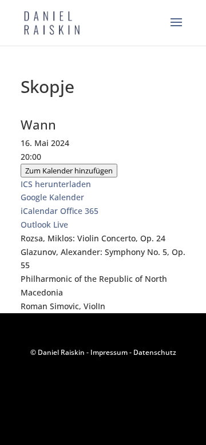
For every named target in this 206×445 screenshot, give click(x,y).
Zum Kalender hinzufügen (69, 170)
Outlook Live (44, 224)
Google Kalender (52, 197)
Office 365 (79, 210)
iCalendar (39, 210)
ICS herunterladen (56, 184)
